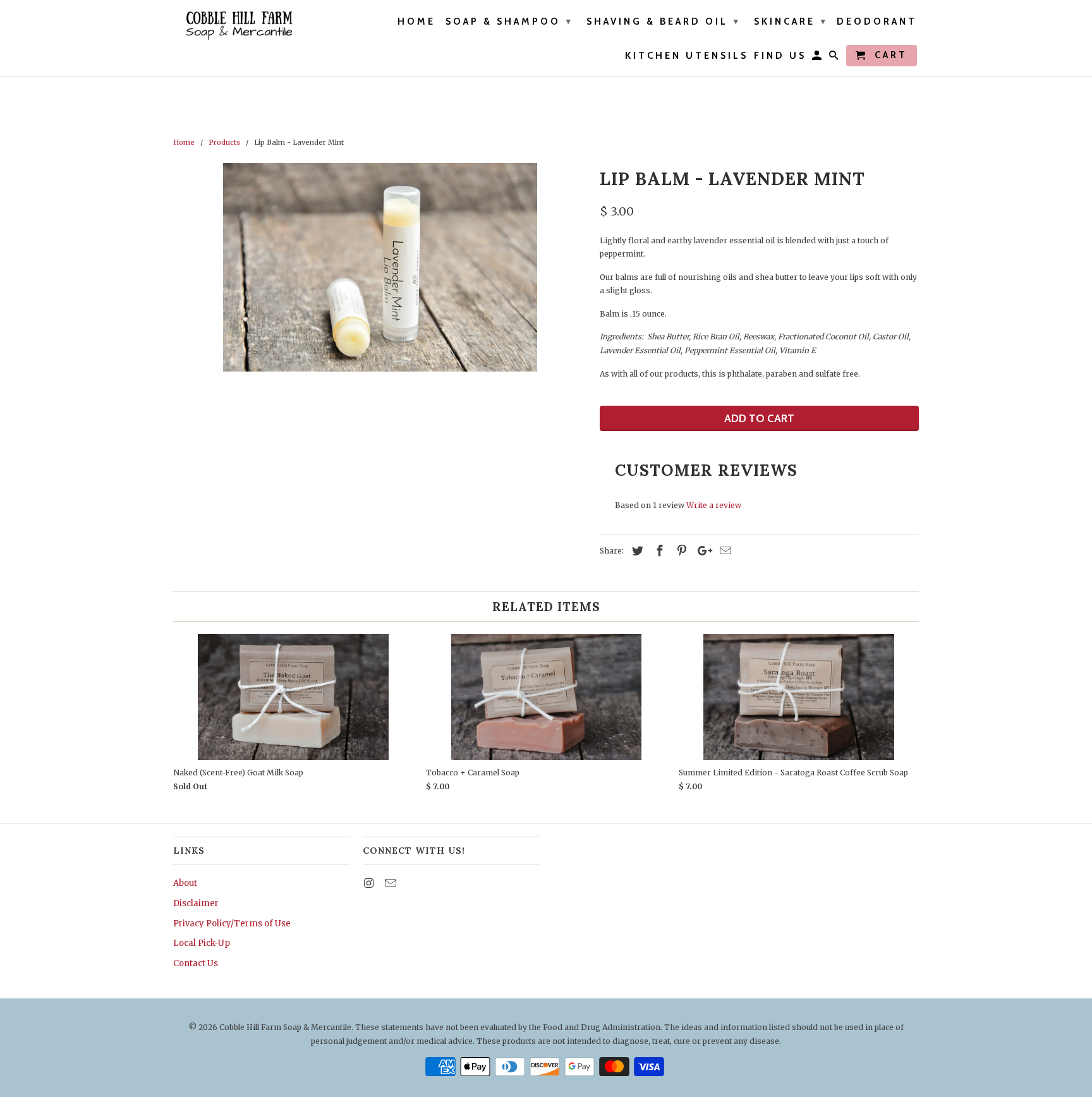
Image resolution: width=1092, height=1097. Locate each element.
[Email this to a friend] (723, 550)
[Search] (834, 58)
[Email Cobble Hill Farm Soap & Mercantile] (392, 883)
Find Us (780, 56)
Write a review (713, 505)
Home (416, 21)
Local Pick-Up (201, 943)
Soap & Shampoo (509, 21)
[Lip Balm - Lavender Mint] (380, 267)
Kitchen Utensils (686, 56)
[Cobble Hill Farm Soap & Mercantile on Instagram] (370, 883)
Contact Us (195, 963)
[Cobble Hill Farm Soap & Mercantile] (238, 25)
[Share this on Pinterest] (680, 550)
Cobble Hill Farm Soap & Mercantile (285, 1027)
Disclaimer (196, 903)
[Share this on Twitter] (636, 550)
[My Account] (817, 58)
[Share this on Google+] (701, 550)
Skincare (791, 21)
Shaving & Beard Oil (663, 21)
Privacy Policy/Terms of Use (232, 923)
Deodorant (877, 21)
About (185, 883)
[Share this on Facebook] (658, 550)
